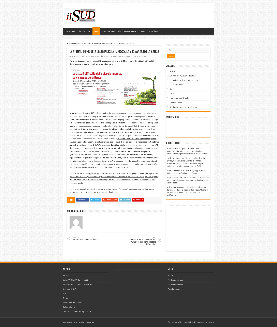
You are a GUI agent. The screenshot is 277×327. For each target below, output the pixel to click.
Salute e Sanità (130, 31)
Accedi (170, 276)
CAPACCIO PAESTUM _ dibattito (183, 76)
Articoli (173, 71)
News (96, 31)
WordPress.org (174, 289)
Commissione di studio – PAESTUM (184, 80)
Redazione (70, 31)
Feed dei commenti (175, 284)
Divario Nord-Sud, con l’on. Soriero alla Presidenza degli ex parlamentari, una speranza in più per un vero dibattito (188, 180)
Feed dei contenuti (175, 280)
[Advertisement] (191, 228)
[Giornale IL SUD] (81, 15)
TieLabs (210, 322)
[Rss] (169, 322)
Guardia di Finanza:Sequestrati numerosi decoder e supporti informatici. (142, 241)
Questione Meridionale (111, 31)
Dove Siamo (154, 31)
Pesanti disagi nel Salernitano (85, 239)
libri (171, 89)
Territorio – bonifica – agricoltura (183, 107)
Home (71, 44)
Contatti (142, 31)
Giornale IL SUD (84, 31)
